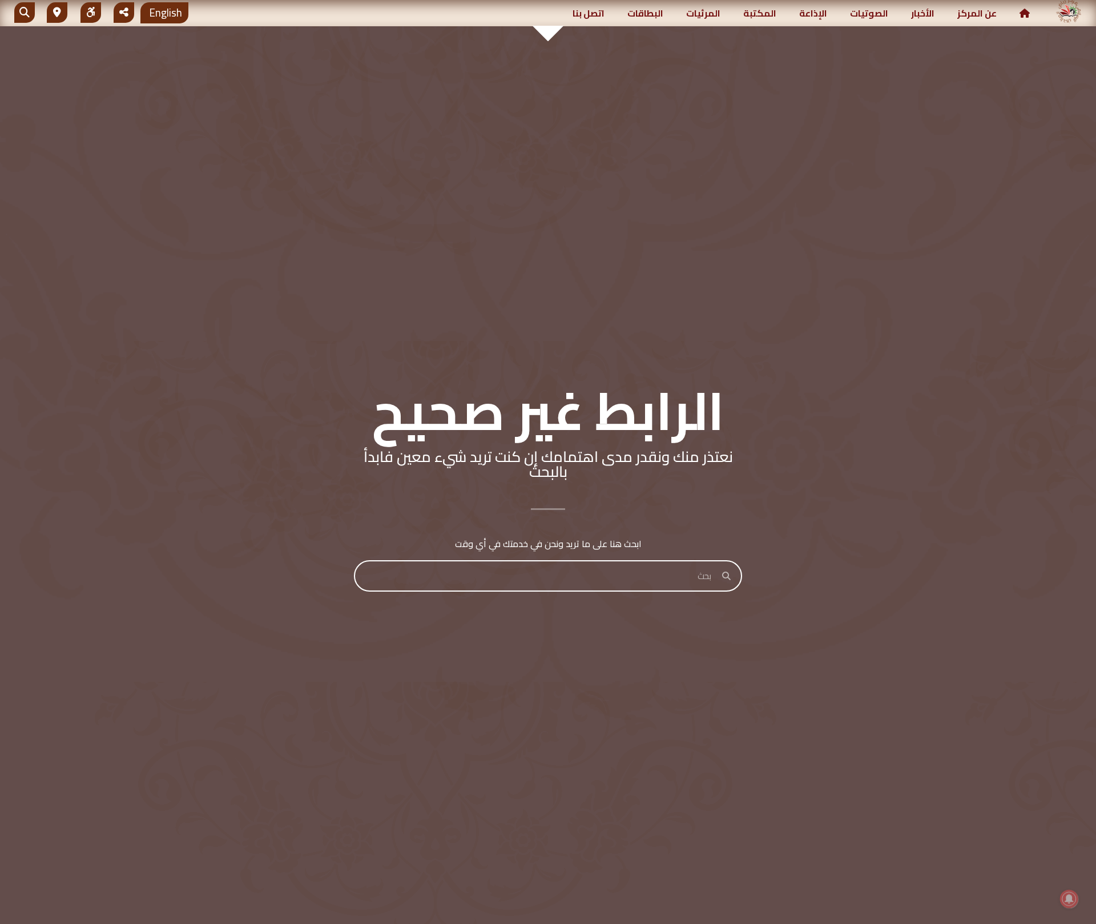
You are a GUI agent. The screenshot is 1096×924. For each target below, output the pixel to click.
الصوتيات (869, 13)
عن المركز (977, 13)
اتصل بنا (589, 13)
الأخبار (922, 13)
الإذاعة (813, 13)
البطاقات (645, 13)
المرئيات (703, 13)
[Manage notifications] (1069, 899)
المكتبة (759, 13)
